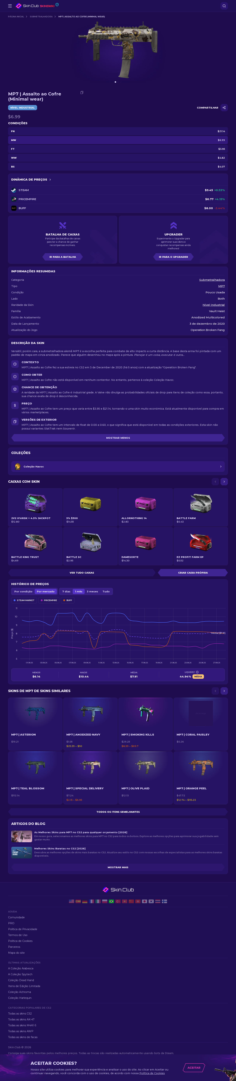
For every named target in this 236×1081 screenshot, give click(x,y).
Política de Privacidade (22, 929)
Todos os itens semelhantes (118, 811)
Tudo (106, 591)
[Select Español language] (78, 901)
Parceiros (14, 947)
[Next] (224, 481)
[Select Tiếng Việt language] (124, 901)
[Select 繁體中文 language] (138, 901)
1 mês (78, 591)
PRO (11, 923)
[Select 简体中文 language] (131, 901)
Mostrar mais (118, 867)
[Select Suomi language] (164, 901)
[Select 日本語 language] (144, 901)
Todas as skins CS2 (20, 1013)
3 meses (92, 591)
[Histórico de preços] (50, 180)
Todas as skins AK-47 (21, 1019)
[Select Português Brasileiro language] (111, 901)
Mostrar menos (118, 437)
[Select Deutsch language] (84, 901)
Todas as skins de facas (22, 1037)
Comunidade (16, 917)
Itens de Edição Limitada (24, 986)
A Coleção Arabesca (20, 968)
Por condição (23, 591)
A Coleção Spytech (20, 974)
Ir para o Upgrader (173, 256)
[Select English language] (71, 901)
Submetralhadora (41, 16)
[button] (35, 724)
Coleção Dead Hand (21, 980)
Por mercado (46, 591)
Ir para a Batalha (62, 256)
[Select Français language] (91, 901)
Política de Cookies (20, 941)
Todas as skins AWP (20, 1031)
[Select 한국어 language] (151, 901)
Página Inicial (16, 16)
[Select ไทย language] (158, 901)
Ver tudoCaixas (82, 572)
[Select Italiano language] (98, 901)
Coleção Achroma (19, 992)
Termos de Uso (17, 935)
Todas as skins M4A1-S (22, 1025)
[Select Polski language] (104, 901)
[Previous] (215, 481)
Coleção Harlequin (20, 998)
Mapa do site (16, 952)
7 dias (66, 591)
